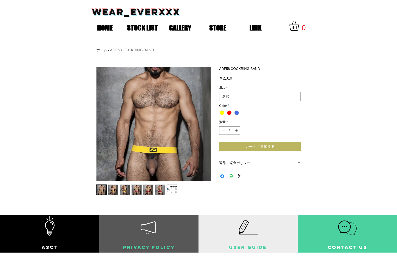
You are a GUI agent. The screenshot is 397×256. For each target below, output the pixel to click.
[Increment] (237, 131)
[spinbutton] (230, 131)
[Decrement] (223, 131)
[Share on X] (239, 176)
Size (223, 87)
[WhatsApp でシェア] (231, 176)
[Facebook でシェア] (222, 176)
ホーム (101, 50)
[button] (142, 27)
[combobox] (260, 96)
